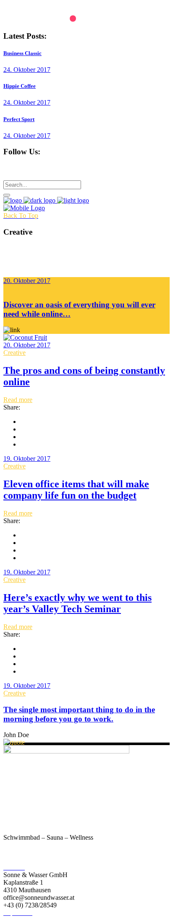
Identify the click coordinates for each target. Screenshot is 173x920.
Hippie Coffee (19, 86)
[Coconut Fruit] (25, 337)
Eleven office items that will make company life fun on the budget (76, 490)
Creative (14, 288)
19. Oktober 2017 (26, 458)
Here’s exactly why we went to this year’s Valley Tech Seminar (77, 603)
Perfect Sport (18, 119)
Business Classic (22, 53)
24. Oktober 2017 (26, 69)
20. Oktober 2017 (26, 280)
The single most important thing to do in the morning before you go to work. (79, 714)
